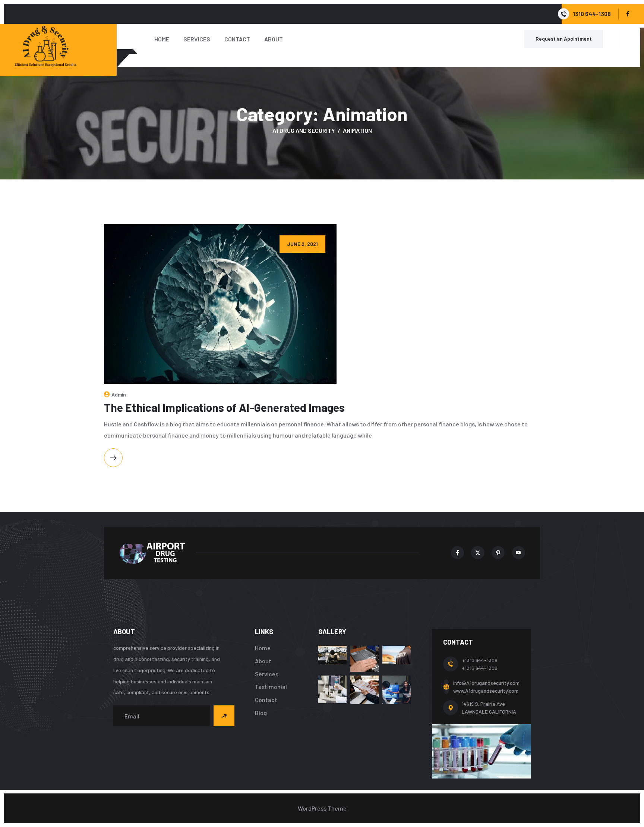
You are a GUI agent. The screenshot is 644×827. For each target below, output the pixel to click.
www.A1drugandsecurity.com (485, 690)
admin (118, 394)
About (273, 39)
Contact (237, 39)
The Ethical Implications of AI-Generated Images (224, 407)
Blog (261, 712)
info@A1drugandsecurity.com (486, 683)
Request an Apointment (564, 38)
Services (196, 39)
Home (161, 39)
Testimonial (271, 686)
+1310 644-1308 (480, 660)
